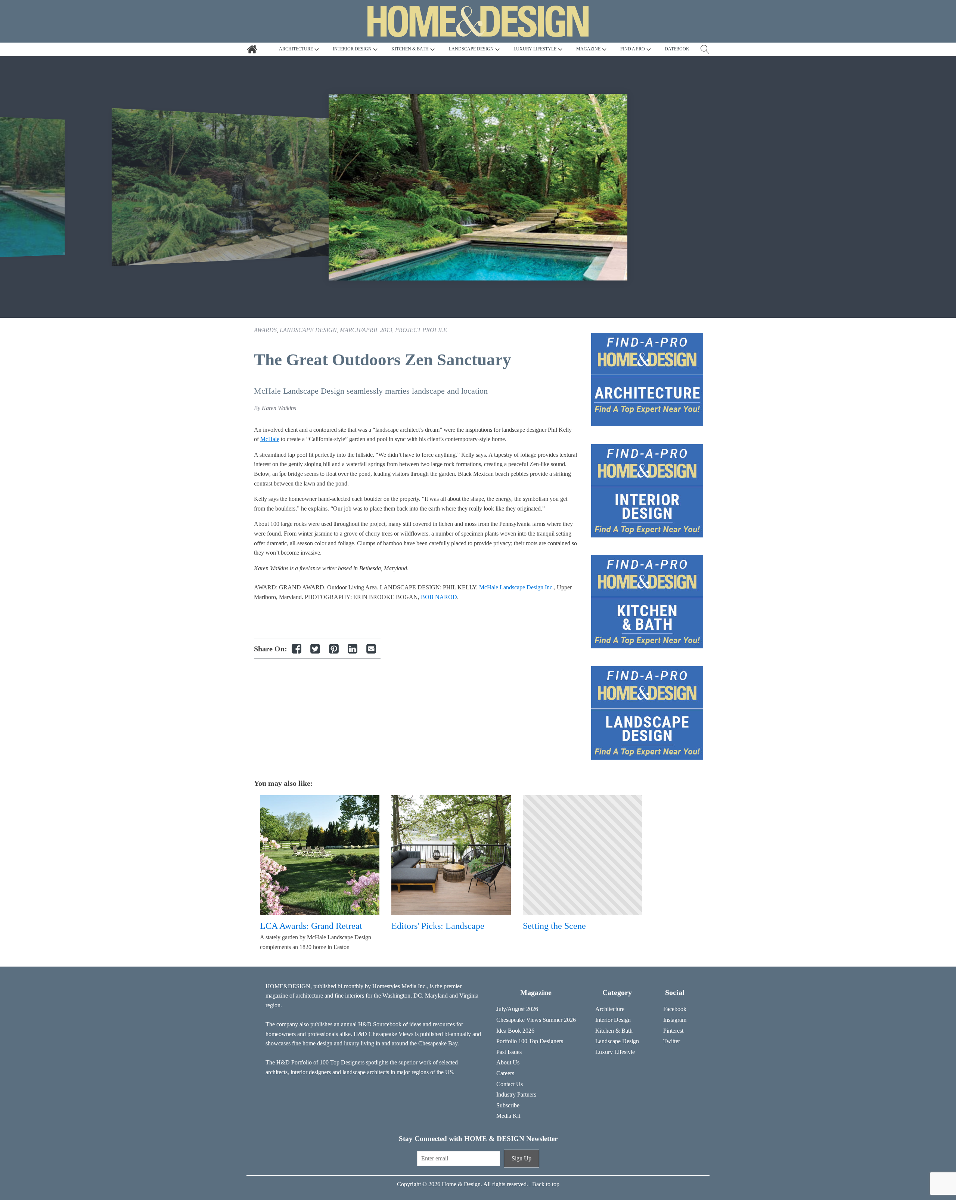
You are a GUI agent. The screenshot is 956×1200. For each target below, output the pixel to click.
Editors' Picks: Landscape (437, 926)
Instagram (674, 1020)
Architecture (609, 1009)
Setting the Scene (554, 926)
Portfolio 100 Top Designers (529, 1041)
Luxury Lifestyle (615, 1052)
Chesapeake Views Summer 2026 (536, 1020)
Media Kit (508, 1116)
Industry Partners (516, 1094)
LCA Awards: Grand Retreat (311, 926)
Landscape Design (308, 330)
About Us (507, 1062)
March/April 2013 (366, 330)
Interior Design (613, 1020)
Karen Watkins (279, 408)
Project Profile (421, 330)
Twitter (671, 1041)
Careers (505, 1073)
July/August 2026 (517, 1009)
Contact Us (509, 1084)
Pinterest (673, 1030)
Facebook (674, 1009)
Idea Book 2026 (515, 1030)
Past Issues (509, 1052)
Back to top (545, 1184)
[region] (478, 187)
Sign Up (521, 1158)
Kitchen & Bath (614, 1030)
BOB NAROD (439, 597)
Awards (265, 330)
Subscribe (507, 1105)
